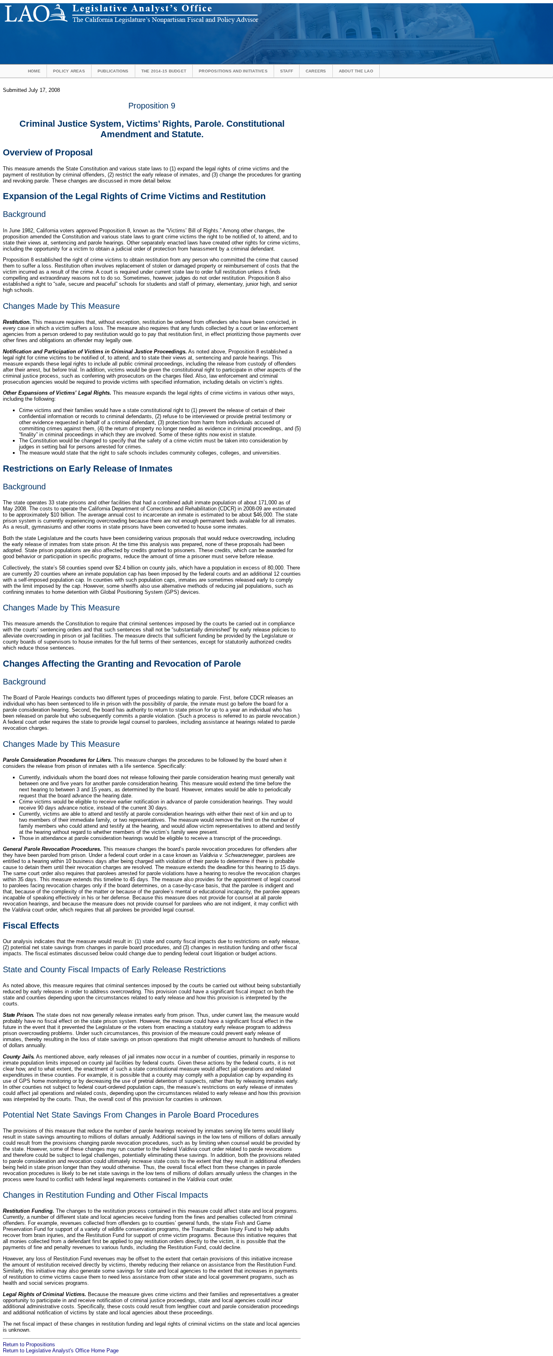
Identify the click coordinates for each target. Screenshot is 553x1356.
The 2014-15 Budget (163, 71)
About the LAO (356, 71)
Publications (113, 71)
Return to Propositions (29, 1344)
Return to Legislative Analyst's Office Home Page (61, 1350)
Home (34, 71)
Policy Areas (69, 71)
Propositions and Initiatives (233, 71)
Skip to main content (281, 6)
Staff (286, 71)
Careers (316, 71)
